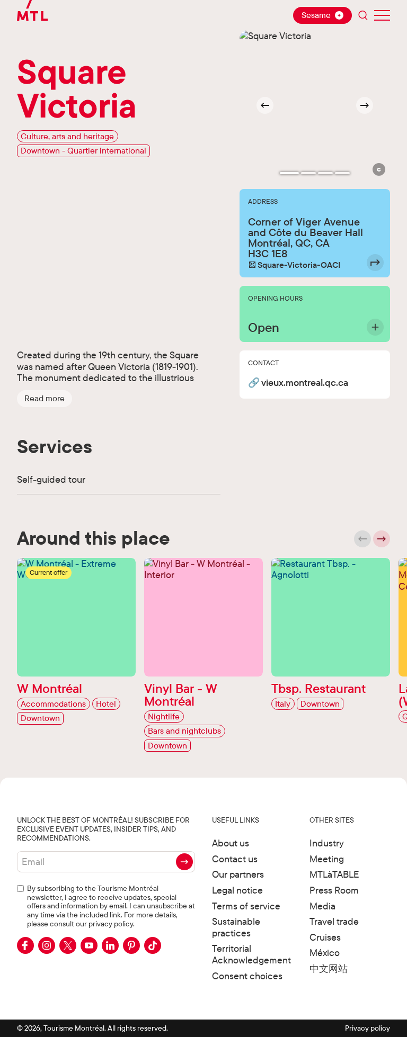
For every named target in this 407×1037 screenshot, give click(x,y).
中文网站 (328, 968)
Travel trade (334, 921)
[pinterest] (131, 945)
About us (230, 843)
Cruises (325, 937)
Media (322, 906)
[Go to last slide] (264, 105)
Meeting (326, 859)
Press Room (334, 890)
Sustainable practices (236, 927)
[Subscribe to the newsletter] (184, 861)
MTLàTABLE (334, 874)
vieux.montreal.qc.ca (304, 383)
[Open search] (363, 15)
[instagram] (46, 945)
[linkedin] (110, 945)
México (324, 952)
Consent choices (247, 976)
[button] (44, 398)
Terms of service (246, 906)
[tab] (289, 173)
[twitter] (67, 945)
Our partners (238, 874)
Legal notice (237, 890)
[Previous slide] (362, 538)
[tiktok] (152, 945)
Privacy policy (367, 1028)
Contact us (235, 859)
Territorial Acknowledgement (251, 954)
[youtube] (89, 945)
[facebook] (25, 945)
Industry (326, 843)
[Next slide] (364, 105)
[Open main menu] (382, 15)
